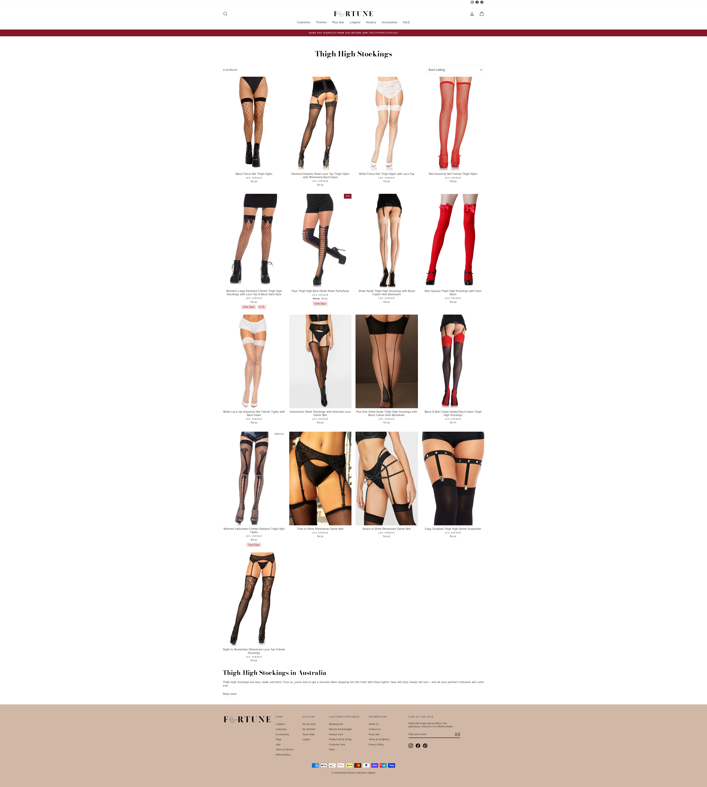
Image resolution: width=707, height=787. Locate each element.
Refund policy (283, 754)
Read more (230, 693)
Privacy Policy (376, 744)
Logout (306, 739)
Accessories (390, 22)
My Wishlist (309, 729)
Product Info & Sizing (340, 739)
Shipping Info (336, 724)
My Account (309, 724)
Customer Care (337, 744)
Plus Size (338, 22)
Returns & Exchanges (340, 729)
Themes (321, 22)
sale (278, 744)
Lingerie (355, 22)
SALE (406, 22)
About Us (374, 724)
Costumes (303, 22)
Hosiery (371, 22)
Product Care (336, 734)
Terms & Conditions (379, 739)
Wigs (278, 739)
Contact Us (375, 729)
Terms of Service (285, 749)
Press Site (374, 734)
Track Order (309, 734)
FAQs (332, 749)
